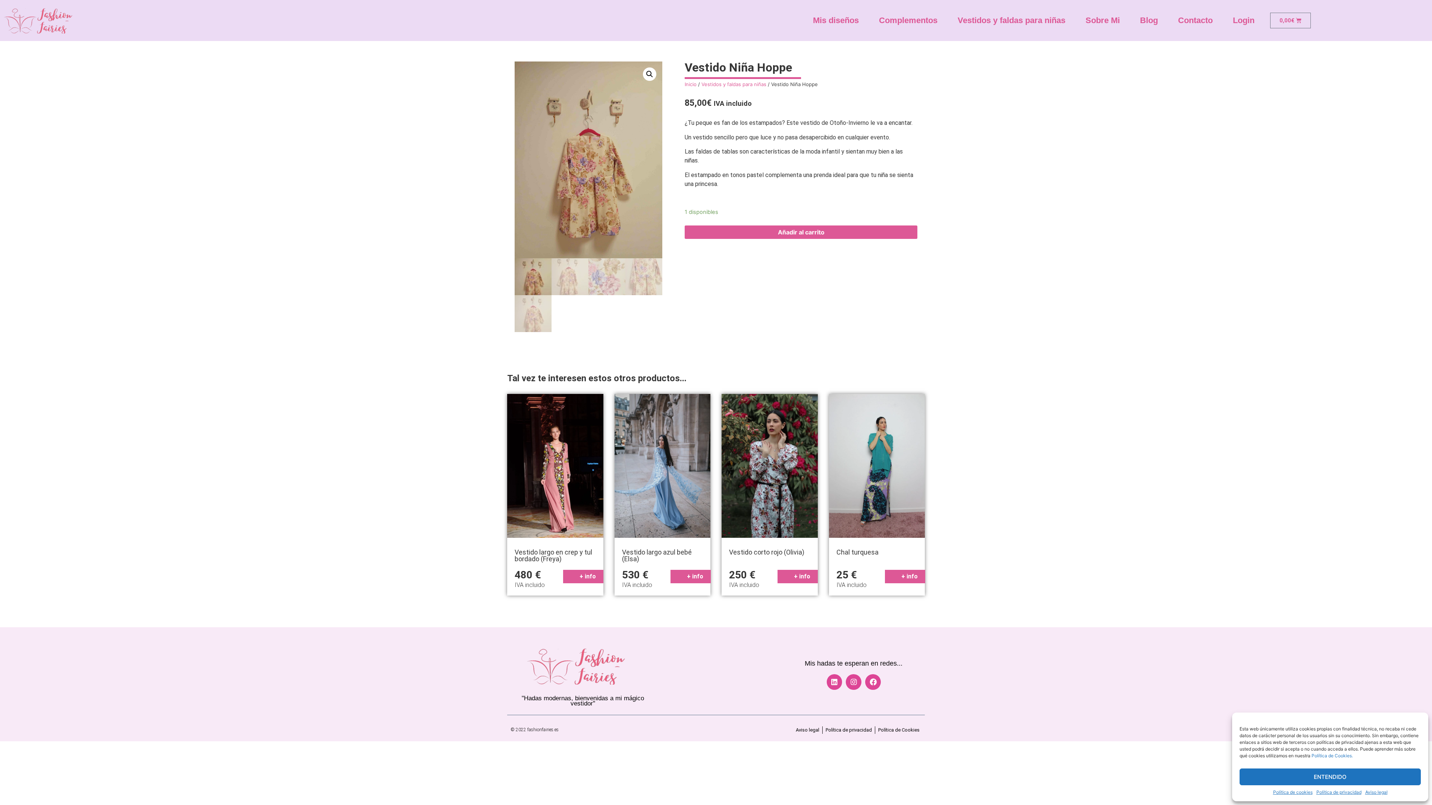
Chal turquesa (857, 552)
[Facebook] (873, 682)
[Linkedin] (834, 682)
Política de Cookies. (1332, 755)
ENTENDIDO (1330, 776)
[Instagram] (853, 682)
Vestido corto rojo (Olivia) (766, 552)
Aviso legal (1376, 792)
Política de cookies (1293, 792)
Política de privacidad (1339, 792)
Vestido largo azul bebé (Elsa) (657, 555)
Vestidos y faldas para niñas (1011, 20)
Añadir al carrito (801, 232)
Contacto (1195, 20)
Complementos (908, 20)
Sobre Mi (1103, 20)
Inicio (691, 84)
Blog (1149, 20)
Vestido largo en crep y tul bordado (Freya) (553, 555)
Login (1243, 20)
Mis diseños (836, 20)
